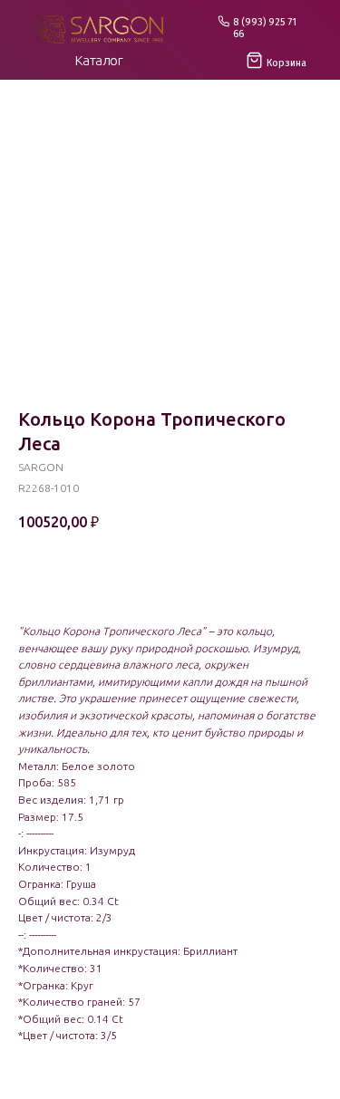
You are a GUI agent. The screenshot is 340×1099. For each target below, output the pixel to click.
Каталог (99, 60)
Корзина (286, 63)
